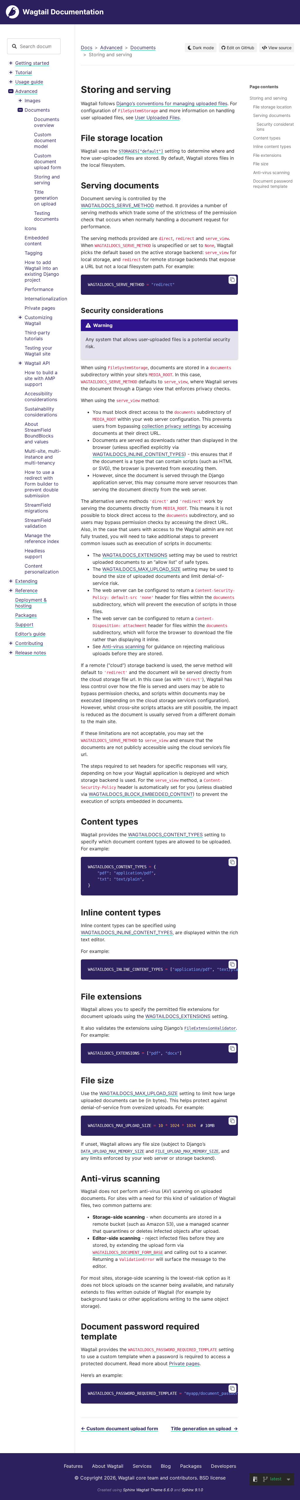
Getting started (32, 63)
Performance (39, 289)
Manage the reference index (42, 538)
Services (142, 1466)
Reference (26, 590)
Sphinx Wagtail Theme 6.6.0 (148, 1490)
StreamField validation (38, 523)
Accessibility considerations (41, 396)
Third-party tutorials (37, 335)
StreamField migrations (38, 508)
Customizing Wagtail (38, 320)
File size (260, 163)
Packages (26, 615)
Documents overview (46, 122)
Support (24, 624)
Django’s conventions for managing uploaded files (171, 103)
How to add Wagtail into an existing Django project (42, 271)
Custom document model (45, 140)
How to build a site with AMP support (41, 378)
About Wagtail (107, 1466)
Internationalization (46, 299)
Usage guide (29, 82)
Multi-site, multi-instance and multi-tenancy (43, 457)
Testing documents (46, 216)
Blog (166, 1466)
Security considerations (275, 127)
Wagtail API (37, 363)
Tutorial (23, 72)
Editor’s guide (30, 634)
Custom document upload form (47, 161)
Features (73, 1466)
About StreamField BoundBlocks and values (39, 433)
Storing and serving (47, 179)
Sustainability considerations (41, 412)
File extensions (267, 155)
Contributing (29, 643)
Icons (30, 228)
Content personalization (42, 569)
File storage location (272, 106)
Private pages (40, 308)
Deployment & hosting (31, 603)
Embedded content (37, 240)
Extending (26, 581)
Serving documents (271, 115)
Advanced (26, 91)
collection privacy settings (171, 426)
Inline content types (272, 146)
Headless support (35, 553)
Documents (37, 110)
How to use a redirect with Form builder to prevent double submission (42, 483)
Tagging (33, 253)
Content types (266, 137)
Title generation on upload (46, 198)
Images (32, 100)
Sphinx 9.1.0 (192, 1490)
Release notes (30, 652)
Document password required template (273, 183)
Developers (223, 1466)
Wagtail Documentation (63, 12)
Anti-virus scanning (271, 172)
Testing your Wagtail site (38, 351)
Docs (86, 47)
